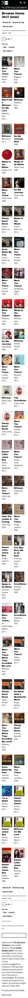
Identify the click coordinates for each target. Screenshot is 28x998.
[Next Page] (11, 39)
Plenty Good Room (5, 221)
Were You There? (18, 71)
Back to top (6, 994)
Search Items (8, 26)
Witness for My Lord (18, 832)
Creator (11, 47)
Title (4, 47)
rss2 (3, 928)
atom (3, 926)
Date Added (7, 51)
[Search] (21, 3)
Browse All (7, 22)
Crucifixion (20, 584)
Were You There (5, 71)
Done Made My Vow (7, 252)
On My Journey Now (18, 139)
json (16, 926)
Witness (18, 100)
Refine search (13, 935)
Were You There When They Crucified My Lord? (7, 733)
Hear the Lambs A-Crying (7, 519)
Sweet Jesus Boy (5, 832)
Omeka (21, 990)
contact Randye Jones (12, 949)
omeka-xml (21, 926)
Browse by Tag (18, 22)
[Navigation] (24, 3)
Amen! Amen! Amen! (17, 801)
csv (6, 926)
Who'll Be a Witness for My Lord (7, 105)
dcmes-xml (11, 926)
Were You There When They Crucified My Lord (7, 658)
